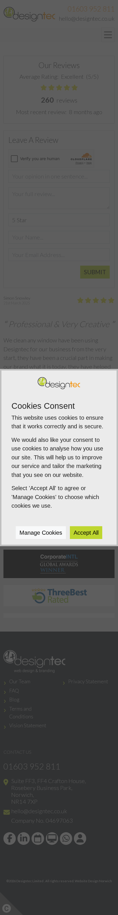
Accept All (86, 532)
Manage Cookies (40, 532)
